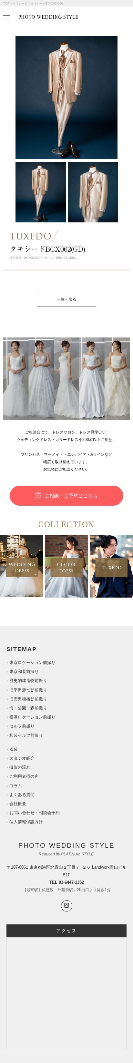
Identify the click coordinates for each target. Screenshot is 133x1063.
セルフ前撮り (22, 726)
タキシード (20, 3)
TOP (6, 3)
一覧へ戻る (66, 299)
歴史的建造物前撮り (28, 680)
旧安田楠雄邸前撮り (28, 699)
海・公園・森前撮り (28, 708)
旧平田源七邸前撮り (28, 690)
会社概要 (17, 803)
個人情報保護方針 (26, 821)
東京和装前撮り (24, 671)
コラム (15, 785)
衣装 (13, 749)
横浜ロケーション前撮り (32, 717)
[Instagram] (66, 906)
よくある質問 (22, 794)
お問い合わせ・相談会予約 (34, 812)
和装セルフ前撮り (26, 735)
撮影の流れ (19, 767)
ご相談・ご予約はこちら (71, 495)
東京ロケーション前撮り (32, 662)
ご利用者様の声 (24, 776)
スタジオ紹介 (22, 758)
